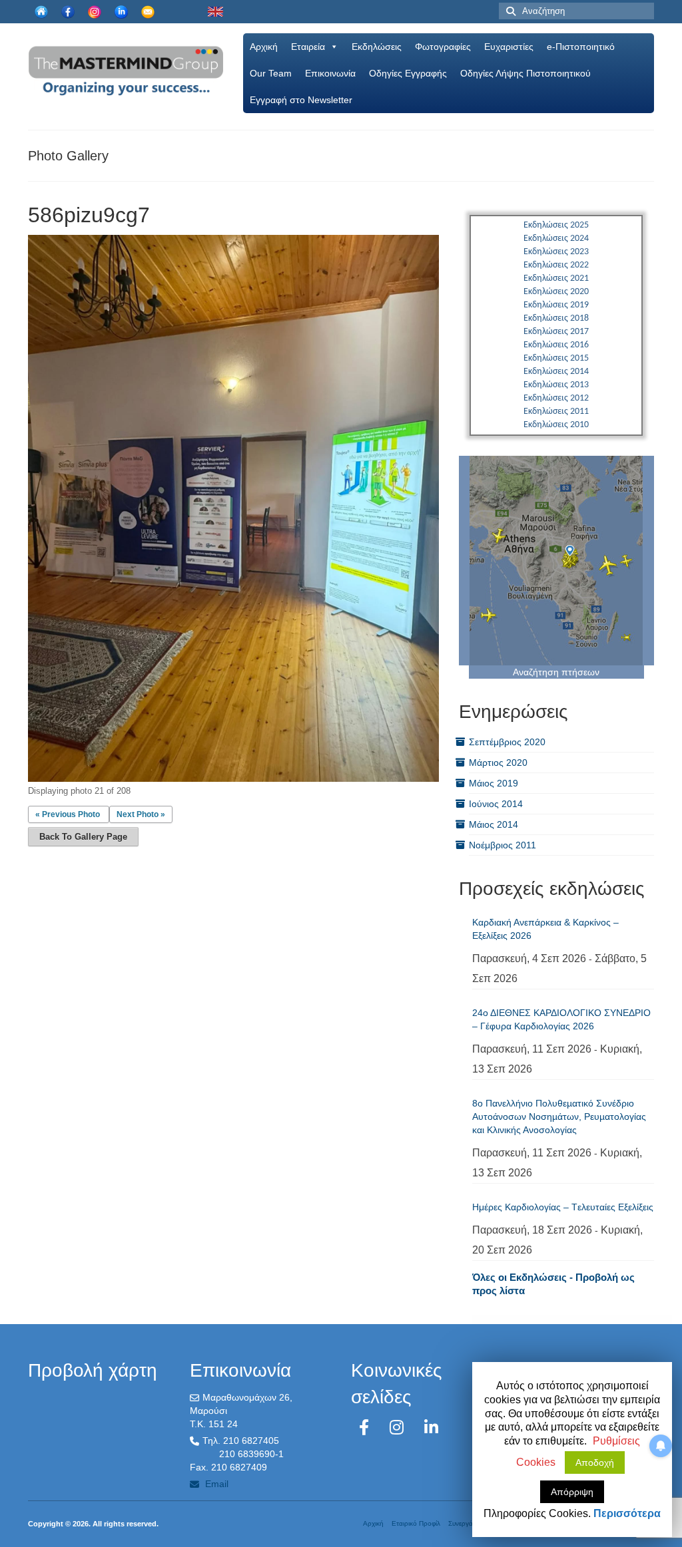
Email (215, 1483)
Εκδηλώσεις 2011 (556, 412)
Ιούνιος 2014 (496, 803)
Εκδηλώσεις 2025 (556, 225)
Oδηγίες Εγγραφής (408, 73)
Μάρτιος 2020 (498, 762)
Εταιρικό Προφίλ (416, 1523)
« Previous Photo (67, 814)
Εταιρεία (308, 46)
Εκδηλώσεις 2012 (556, 398)
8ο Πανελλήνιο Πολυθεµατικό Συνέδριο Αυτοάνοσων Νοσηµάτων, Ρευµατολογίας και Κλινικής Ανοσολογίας (559, 1116)
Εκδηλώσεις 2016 (556, 345)
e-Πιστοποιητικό (581, 46)
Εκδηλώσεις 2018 (556, 318)
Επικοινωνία (330, 73)
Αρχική (264, 46)
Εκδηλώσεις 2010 (556, 425)
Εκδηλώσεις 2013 (556, 385)
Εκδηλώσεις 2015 (556, 358)
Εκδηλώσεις (377, 46)
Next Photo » (141, 814)
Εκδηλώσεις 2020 (556, 292)
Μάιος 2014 (493, 824)
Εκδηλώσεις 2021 (556, 278)
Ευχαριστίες (508, 46)
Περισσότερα (627, 1513)
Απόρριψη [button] (572, 1491)
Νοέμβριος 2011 (502, 845)
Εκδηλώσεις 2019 (556, 305)
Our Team (271, 73)
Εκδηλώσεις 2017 (556, 332)
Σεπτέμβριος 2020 (507, 742)
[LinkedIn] (431, 1428)
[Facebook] (366, 1428)
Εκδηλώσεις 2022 (556, 265)
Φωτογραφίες (443, 46)
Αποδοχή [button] (594, 1462)
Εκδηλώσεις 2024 (556, 239)
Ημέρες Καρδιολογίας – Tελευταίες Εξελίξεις (562, 1207)
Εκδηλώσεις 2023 (556, 252)
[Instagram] (399, 1428)
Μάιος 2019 (493, 783)
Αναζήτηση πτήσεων (556, 672)
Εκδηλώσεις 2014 (556, 372)
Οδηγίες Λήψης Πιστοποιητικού (525, 73)
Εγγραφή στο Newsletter (301, 99)
